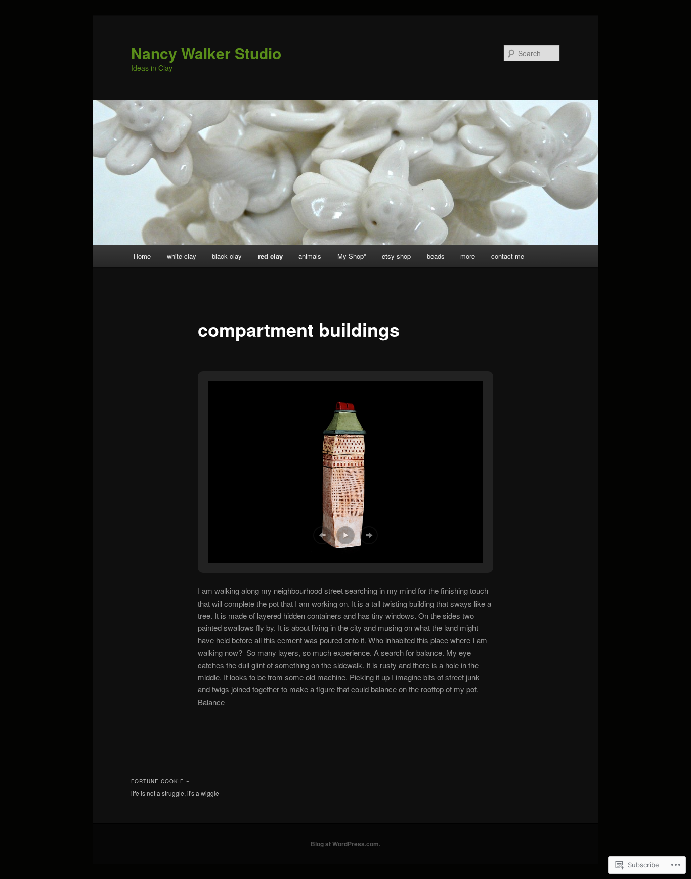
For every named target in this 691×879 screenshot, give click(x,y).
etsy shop (396, 256)
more (467, 256)
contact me (507, 256)
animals (309, 256)
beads (436, 256)
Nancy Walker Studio (206, 53)
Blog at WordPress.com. (345, 843)
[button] (322, 535)
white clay (181, 256)
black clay (227, 256)
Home (142, 256)
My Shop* (351, 256)
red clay (270, 256)
